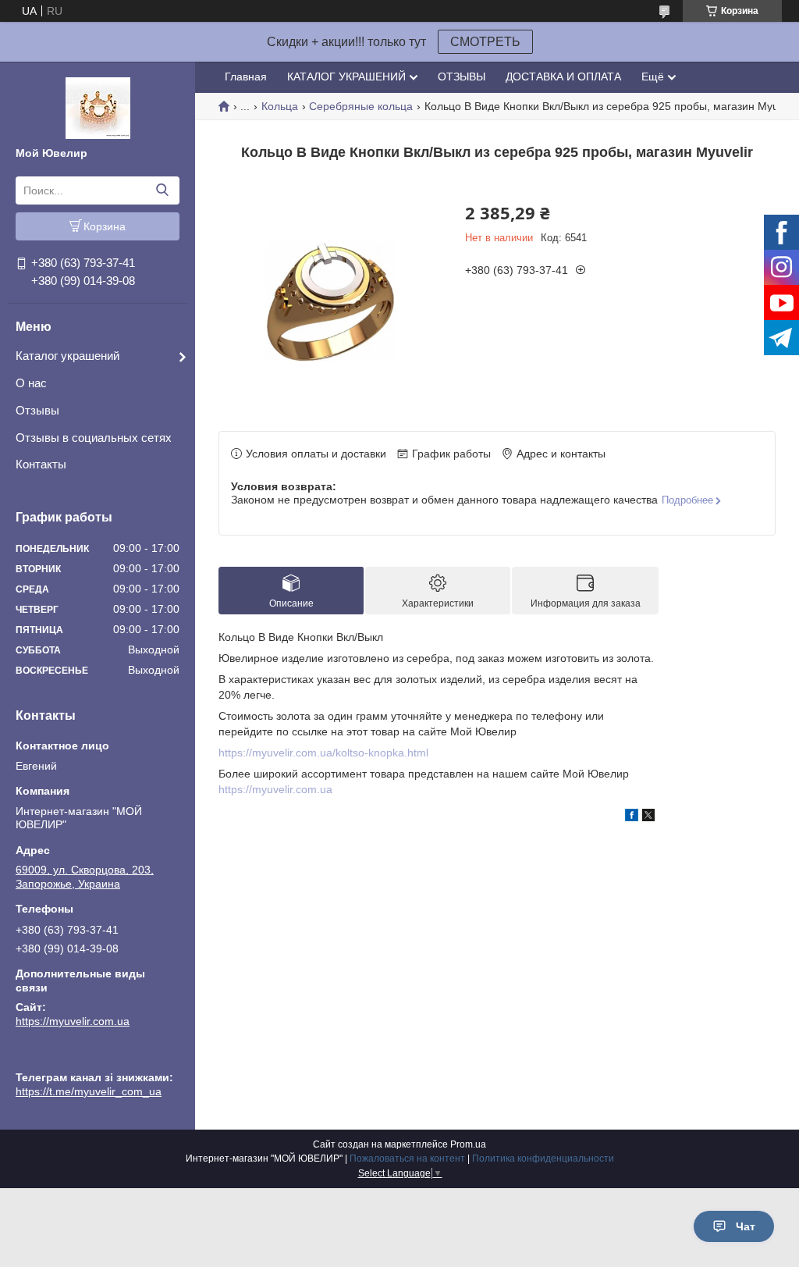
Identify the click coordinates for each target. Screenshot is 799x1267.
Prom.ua (468, 1144)
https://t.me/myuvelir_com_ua (89, 1056)
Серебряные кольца (361, 106)
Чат (745, 1226)
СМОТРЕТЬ (485, 41)
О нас (31, 383)
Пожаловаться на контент (407, 1158)
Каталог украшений (67, 355)
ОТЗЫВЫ (461, 76)
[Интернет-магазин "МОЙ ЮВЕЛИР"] (98, 107)
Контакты (41, 464)
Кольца (279, 106)
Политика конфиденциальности (543, 1158)
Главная (246, 76)
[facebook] (631, 817)
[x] (648, 817)
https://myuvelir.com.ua (73, 1021)
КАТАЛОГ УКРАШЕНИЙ (346, 76)
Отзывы (37, 410)
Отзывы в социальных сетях (94, 437)
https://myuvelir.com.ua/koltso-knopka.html (323, 752)
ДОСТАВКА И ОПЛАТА (563, 76)
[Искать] (161, 190)
